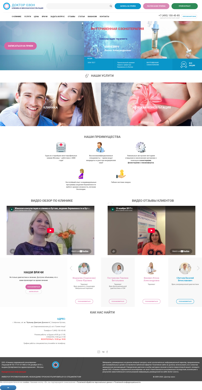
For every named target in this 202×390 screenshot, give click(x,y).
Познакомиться (33, 287)
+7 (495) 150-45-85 (169, 15)
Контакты (104, 17)
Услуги (27, 17)
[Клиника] (50, 102)
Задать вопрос (57, 17)
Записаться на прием (20, 46)
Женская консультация (151, 107)
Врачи (44, 17)
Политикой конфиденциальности (127, 382)
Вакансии (92, 17)
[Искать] (111, 6)
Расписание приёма (156, 6)
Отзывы (71, 17)
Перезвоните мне (189, 16)
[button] (82, 23)
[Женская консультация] (151, 102)
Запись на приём (128, 6)
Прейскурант (185, 6)
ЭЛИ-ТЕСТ (91, 63)
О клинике (16, 17)
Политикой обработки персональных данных (94, 382)
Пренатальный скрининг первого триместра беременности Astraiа (126, 65)
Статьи (81, 17)
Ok (8, 387)
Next (112, 203)
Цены (36, 17)
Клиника (50, 107)
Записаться (33, 291)
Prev (108, 203)
